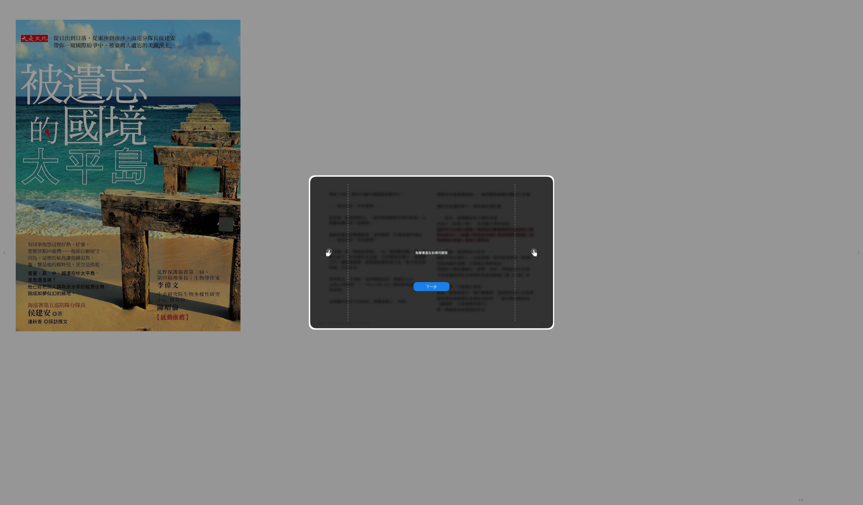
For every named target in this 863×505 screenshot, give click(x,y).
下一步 (431, 286)
